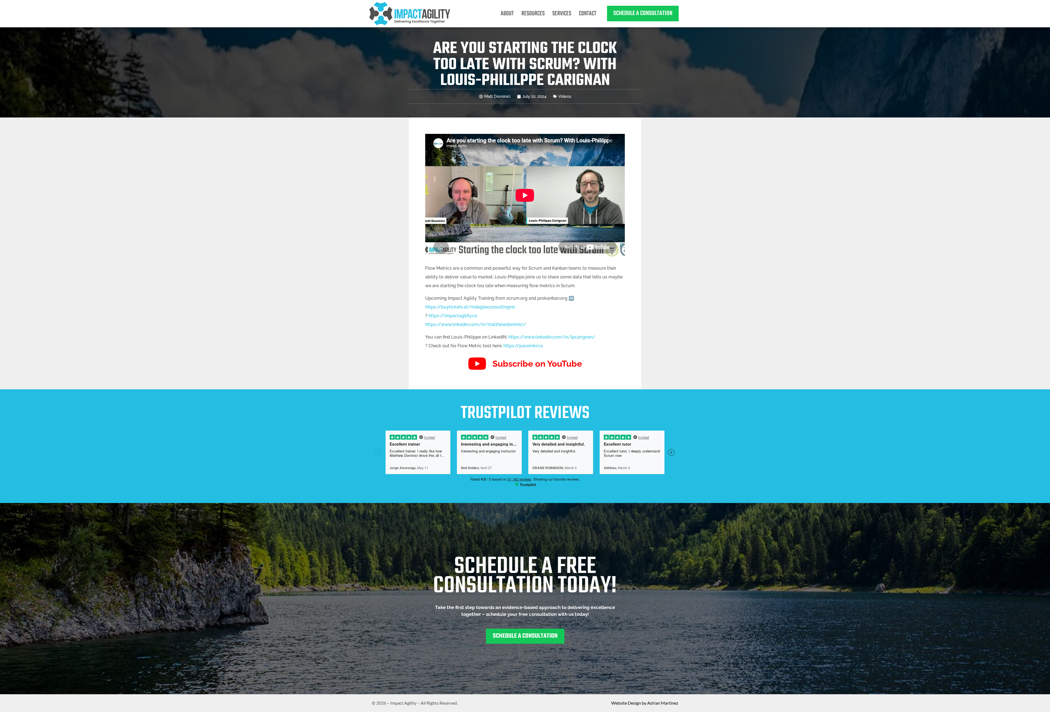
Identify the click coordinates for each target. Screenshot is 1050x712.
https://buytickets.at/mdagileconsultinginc (470, 307)
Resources (533, 14)
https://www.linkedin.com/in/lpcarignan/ (551, 337)
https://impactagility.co (452, 315)
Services (561, 14)
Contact (587, 14)
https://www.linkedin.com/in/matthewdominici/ (475, 324)
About (507, 14)
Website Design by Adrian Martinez (644, 702)
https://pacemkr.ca (523, 345)
